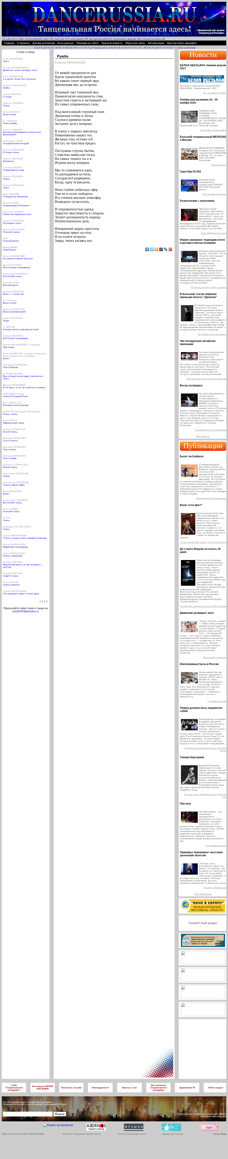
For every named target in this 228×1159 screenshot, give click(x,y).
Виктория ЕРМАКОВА (14, 438)
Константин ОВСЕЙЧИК (15, 473)
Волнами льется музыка (15, 405)
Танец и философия (14, 485)
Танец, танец (10, 414)
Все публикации (203, 894)
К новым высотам (217, 701)
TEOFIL (7, 518)
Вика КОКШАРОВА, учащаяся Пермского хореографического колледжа (24, 354)
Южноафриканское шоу (213, 233)
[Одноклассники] (156, 249)
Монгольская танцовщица (16, 267)
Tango (6, 320)
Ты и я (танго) (10, 440)
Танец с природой (12, 555)
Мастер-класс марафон (182, 43)
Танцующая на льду (13, 170)
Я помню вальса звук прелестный (20, 329)
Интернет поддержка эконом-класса (82, 1134)
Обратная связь (135, 43)
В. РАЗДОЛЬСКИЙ (12, 373)
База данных (65, 43)
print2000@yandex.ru (26, 611)
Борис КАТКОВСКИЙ (14, 256)
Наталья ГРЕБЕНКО (13, 150)
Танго (6, 61)
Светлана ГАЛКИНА (13, 212)
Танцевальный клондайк (16, 143)
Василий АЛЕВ (11, 282)
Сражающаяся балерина (16, 205)
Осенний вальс (11, 241)
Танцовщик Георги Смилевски (210, 430)
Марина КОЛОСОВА (14, 309)
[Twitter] (152, 249)
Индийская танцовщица (15, 547)
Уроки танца (9, 114)
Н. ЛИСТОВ (9, 327)
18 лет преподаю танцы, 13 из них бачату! (203, 542)
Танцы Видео (220, 1134)
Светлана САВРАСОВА (15, 464)
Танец (6, 105)
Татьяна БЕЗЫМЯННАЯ (15, 67)
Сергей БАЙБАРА (12, 167)
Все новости (203, 436)
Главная (9, 43)
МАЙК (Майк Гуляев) (13, 394)
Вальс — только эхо (13, 294)
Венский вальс (10, 285)
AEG (5, 238)
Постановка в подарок (214, 194)
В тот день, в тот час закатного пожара (24, 387)
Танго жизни (9, 449)
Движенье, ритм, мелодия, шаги (20, 70)
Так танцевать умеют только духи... (22, 593)
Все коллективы (187, 48)
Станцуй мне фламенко (15, 196)
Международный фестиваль (211, 498)
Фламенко (8, 161)
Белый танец (10, 431)
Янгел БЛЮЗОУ (11, 112)
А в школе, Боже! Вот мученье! (19, 79)
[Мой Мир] (161, 249)
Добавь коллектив (43, 43)
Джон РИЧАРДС (11, 194)
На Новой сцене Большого (212, 334)
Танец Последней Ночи (15, 396)
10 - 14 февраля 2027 (214, 93)
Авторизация (156, 43)
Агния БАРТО (10, 420)
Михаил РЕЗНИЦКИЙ (14, 385)
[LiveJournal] (165, 249)
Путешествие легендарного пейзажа (206, 379)
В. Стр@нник (10, 121)
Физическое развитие (214, 657)
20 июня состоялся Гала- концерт (208, 287)
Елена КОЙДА (10, 509)
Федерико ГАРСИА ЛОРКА (17, 526)
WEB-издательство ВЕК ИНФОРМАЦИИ (23, 1134)
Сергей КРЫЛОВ (12, 94)
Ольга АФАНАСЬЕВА (14, 544)
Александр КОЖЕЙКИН (15, 274)
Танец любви (10, 123)
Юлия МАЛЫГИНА (12, 491)
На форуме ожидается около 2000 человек (203, 606)
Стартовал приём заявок (213, 130)
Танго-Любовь (10, 367)
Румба (6, 88)
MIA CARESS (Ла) (12, 402)
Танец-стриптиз (11, 584)
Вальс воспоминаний (14, 311)
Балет (6, 358)
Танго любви (10, 458)
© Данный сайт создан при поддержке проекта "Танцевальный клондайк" (202, 1115)
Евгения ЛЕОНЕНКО (14, 229)
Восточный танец (12, 276)
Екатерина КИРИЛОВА (15, 365)
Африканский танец (13, 423)
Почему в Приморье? (215, 887)
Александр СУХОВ (13, 141)
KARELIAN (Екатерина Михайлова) (21, 411)
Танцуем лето (218, 165)
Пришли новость (111, 43)
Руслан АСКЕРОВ (12, 129)
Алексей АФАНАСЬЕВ (15, 85)
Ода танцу (8, 347)
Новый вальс (9, 249)
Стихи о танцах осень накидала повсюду (25, 538)
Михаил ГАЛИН (11, 203)
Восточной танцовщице (15, 338)
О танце (7, 96)
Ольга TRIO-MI (10, 582)
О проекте (23, 43)
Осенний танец (11, 232)
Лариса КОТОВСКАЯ (14, 429)
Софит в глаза (10, 576)
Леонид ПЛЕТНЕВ (12, 562)
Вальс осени (9, 303)
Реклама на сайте (87, 43)
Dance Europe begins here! (132, 1134)
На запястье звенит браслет (18, 258)
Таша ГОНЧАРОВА (13, 59)
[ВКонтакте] (147, 249)
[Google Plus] (170, 249)
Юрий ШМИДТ (10, 247)
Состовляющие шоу (215, 845)
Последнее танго (12, 223)
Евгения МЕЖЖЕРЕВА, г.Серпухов (21, 344)
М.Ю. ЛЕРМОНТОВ (13, 76)
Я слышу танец (11, 152)
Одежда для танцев (172, 1134)
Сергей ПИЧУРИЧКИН (14, 535)
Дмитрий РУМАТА (12, 265)
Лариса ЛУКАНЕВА (13, 103)
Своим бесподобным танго (17, 214)
